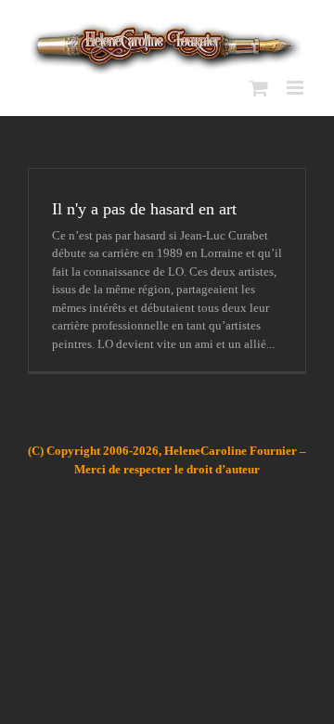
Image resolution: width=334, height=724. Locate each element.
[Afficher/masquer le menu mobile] (296, 87)
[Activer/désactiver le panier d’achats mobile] (259, 87)
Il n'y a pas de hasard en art (144, 209)
